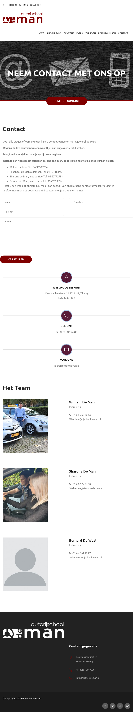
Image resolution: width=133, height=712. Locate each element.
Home (41, 33)
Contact (123, 33)
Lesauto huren (107, 33)
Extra (79, 33)
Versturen (16, 259)
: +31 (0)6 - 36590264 (29, 4)
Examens (69, 33)
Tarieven (91, 33)
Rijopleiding (54, 33)
